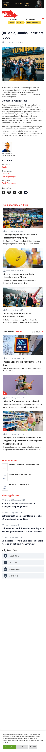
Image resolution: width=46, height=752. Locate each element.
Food (7, 42)
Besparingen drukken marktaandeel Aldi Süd (22, 363)
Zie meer (36, 331)
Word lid (20, 22)
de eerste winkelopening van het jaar (28, 126)
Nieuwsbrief (31, 20)
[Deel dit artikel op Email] (26, 192)
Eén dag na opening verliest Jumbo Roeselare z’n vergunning (20, 236)
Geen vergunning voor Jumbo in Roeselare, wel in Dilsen (18, 275)
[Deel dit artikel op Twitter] (14, 192)
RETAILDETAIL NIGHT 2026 (19, 484)
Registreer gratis (33, 22)
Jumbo (4, 167)
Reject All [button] (33, 747)
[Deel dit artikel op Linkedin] (20, 192)
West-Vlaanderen (9, 183)
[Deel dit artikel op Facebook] (3, 192)
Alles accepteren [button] (9, 747)
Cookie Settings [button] (22, 747)
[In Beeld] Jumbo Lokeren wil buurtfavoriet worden (17, 315)
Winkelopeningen (9, 176)
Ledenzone (12, 20)
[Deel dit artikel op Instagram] (9, 192)
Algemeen (8, 500)
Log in (11, 22)
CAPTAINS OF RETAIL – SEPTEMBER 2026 (24, 465)
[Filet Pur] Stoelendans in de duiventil (21, 401)
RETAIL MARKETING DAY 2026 (20, 474)
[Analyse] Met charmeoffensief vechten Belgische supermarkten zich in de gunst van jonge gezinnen (22, 440)
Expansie (5, 173)
